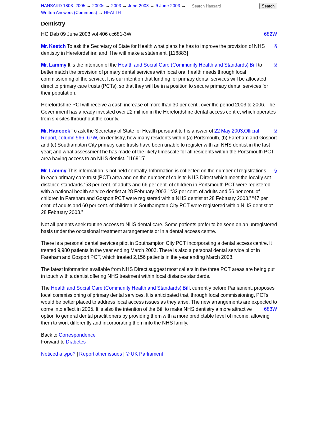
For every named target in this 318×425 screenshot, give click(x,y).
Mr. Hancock (55, 130)
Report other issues (100, 354)
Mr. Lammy (53, 65)
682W (270, 34)
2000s (99, 5)
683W (270, 309)
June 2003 (139, 5)
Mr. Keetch (53, 46)
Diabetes (76, 341)
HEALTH (112, 12)
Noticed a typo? (58, 354)
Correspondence (77, 335)
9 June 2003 (168, 5)
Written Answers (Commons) (69, 12)
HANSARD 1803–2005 (63, 5)
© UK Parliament (144, 354)
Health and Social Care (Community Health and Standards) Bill (187, 65)
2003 (116, 5)
